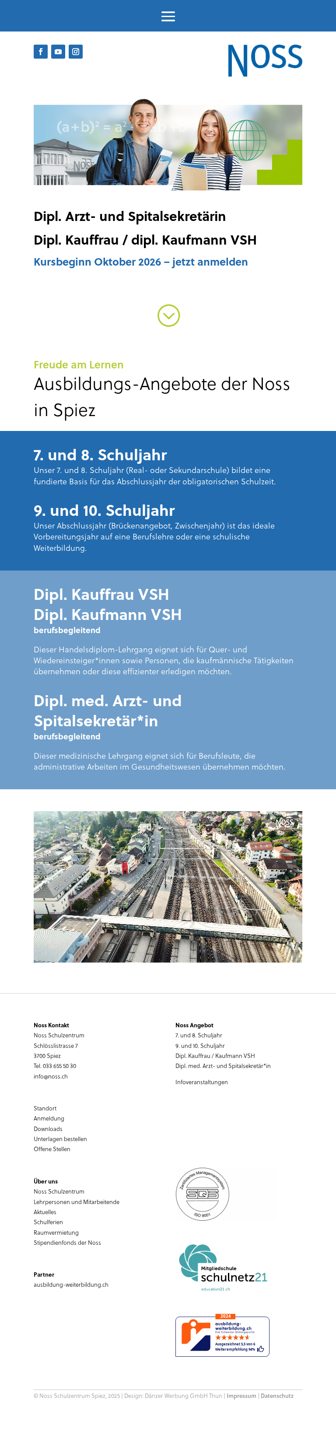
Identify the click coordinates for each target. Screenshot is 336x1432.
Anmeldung (49, 1118)
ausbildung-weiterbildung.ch (71, 1284)
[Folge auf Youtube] (58, 52)
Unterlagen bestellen (60, 1138)
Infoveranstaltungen (201, 1082)
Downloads (48, 1128)
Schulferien (48, 1222)
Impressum (241, 1396)
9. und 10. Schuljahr (200, 1045)
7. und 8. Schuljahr (198, 1035)
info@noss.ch (51, 1076)
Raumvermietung (56, 1232)
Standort (45, 1108)
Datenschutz (277, 1396)
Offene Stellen (52, 1149)
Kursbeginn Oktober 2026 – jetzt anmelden (141, 261)
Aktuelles (45, 1212)
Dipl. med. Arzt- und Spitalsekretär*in (223, 1065)
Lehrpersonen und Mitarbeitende (76, 1201)
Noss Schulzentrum (59, 1191)
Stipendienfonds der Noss (67, 1242)
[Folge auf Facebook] (41, 52)
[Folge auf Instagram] (76, 52)
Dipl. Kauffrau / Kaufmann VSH (215, 1055)
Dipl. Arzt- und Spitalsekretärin (130, 215)
